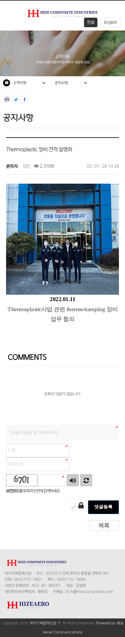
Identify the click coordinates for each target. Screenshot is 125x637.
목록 (104, 526)
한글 (90, 22)
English (110, 22)
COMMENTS (26, 357)
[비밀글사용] (81, 506)
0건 (26, 166)
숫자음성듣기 (73, 480)
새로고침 (86, 480)
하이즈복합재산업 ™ (45, 623)
